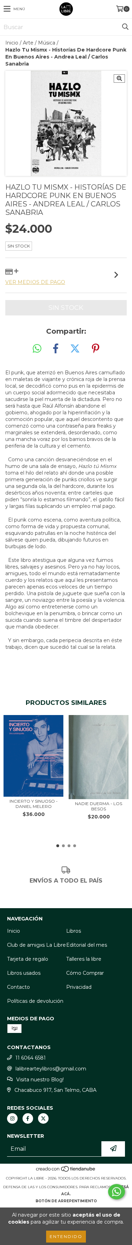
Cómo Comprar (85, 973)
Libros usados (23, 973)
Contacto (18, 987)
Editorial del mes (86, 945)
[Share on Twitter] (75, 349)
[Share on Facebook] (55, 349)
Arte (28, 43)
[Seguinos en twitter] (43, 1118)
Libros (73, 931)
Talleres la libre (83, 959)
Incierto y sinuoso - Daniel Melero (34, 803)
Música (46, 43)
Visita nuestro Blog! (40, 1079)
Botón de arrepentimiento (66, 1201)
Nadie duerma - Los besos (98, 806)
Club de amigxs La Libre (36, 945)
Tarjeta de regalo (27, 959)
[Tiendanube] (66, 1171)
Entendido (66, 1236)
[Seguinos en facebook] (28, 1118)
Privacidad (79, 987)
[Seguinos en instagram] (12, 1118)
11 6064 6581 (30, 1058)
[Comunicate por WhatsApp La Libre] (116, 1191)
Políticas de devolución (35, 1001)
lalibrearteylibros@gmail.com (50, 1069)
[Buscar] (125, 27)
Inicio (11, 43)
